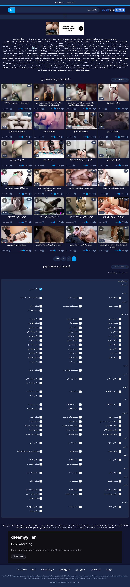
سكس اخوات (73, 507)
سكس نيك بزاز (73, 434)
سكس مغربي (73, 357)
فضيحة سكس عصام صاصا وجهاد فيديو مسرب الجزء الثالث (64, 51)
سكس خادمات (33, 460)
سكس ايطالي (113, 328)
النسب (124, 503)
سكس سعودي (72, 340)
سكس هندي (113, 357)
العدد (125, 438)
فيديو (21, 53)
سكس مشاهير (72, 464)
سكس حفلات (73, 490)
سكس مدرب (113, 460)
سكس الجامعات (33, 490)
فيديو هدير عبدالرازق (91, 49)
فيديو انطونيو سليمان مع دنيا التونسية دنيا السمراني (63, 65)
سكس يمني (74, 362)
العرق (125, 447)
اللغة (125, 477)
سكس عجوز (73, 392)
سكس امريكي (113, 323)
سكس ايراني (73, 328)
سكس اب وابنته (33, 507)
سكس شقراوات (72, 404)
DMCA (33, 570)
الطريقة (124, 413)
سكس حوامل (34, 370)
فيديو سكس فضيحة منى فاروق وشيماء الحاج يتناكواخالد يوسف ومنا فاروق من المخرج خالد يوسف (79, 39)
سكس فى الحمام (111, 490)
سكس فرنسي (33, 349)
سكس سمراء (113, 451)
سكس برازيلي (73, 332)
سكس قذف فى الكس (70, 426)
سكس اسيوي (113, 319)
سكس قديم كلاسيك (70, 306)
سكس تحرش (113, 417)
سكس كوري (113, 349)
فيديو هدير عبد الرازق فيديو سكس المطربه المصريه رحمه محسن (104, 44)
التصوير (124, 302)
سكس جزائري (73, 336)
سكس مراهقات (112, 392)
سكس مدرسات (33, 464)
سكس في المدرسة (111, 494)
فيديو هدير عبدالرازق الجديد (104, 63)
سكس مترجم (113, 481)
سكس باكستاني (33, 332)
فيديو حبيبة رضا (88, 65)
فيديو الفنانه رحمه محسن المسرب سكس (25, 46)
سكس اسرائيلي (72, 319)
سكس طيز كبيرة (32, 383)
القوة (125, 468)
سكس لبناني (73, 353)
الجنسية (124, 315)
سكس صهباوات (111, 404)
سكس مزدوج (113, 443)
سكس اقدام (34, 417)
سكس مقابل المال (111, 430)
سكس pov (34, 306)
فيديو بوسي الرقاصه (37, 65)
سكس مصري (33, 357)
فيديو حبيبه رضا (24, 65)
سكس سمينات (33, 392)
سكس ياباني (34, 362)
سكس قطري (73, 349)
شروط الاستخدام (47, 570)
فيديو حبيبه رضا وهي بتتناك (44, 58)
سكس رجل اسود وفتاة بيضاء (28, 451)
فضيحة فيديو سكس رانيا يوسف (104, 51)
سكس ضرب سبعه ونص (108, 421)
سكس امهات (113, 507)
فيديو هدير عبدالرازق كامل (35, 44)
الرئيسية (109, 570)
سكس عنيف (113, 473)
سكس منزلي (34, 498)
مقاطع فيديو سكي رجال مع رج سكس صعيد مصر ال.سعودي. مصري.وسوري (57, 53)
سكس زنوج (74, 451)
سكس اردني (34, 319)
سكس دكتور (73, 460)
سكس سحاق (73, 298)
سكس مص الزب (72, 430)
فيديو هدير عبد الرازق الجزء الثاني (68, 58)
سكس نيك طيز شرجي (110, 434)
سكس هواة (113, 298)
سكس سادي (73, 473)
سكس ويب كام (33, 310)
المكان (125, 485)
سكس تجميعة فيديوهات (29, 298)
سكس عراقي (113, 345)
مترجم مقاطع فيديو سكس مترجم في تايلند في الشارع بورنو (85, 56)
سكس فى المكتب (71, 494)
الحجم (125, 374)
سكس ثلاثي (34, 443)
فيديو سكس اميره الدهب (10, 65)
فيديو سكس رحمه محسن (49, 68)
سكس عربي (74, 481)
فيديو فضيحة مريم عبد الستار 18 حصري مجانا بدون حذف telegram (44, 61)
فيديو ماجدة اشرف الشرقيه (24, 58)
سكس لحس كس (111, 426)
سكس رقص (73, 421)
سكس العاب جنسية (70, 417)
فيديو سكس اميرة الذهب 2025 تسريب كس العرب (63, 44)
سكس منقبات (73, 409)
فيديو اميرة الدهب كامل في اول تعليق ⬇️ (46, 49)
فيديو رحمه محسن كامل (28, 51)
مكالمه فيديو (34, 289)
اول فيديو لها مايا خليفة (44, 63)
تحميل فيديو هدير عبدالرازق (116, 68)
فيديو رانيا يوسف (52, 56)
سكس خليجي (113, 336)
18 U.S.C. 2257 (22, 570)
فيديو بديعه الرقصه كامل (47, 70)
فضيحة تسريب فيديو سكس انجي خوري (102, 61)
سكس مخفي (113, 306)
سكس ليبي (114, 353)
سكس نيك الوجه (32, 434)
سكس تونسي (33, 336)
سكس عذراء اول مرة (70, 370)
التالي (57, 259)
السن (125, 387)
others (124, 293)
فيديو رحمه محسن (88, 58)
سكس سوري (113, 340)
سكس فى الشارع (32, 494)
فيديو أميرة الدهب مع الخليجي (72, 48)
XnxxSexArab (62, 582)
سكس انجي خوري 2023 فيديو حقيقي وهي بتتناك (58, 46)
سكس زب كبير (112, 379)
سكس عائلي (34, 511)
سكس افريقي (34, 323)
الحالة (125, 366)
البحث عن (123, 285)
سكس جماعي (73, 443)
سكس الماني (73, 323)
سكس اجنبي (34, 481)
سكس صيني (73, 345)
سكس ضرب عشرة (32, 426)
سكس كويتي (34, 353)
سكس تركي (113, 332)
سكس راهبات (33, 404)
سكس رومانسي (33, 473)
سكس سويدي (33, 345)
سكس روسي (34, 340)
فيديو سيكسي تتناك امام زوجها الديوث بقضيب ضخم (82, 68)
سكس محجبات (33, 409)
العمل (125, 456)
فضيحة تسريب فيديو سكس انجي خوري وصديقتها (98, 46)
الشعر (125, 400)
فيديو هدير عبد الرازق (33, 39)
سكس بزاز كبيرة (72, 379)
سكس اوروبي (34, 328)
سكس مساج (34, 430)
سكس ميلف (34, 396)
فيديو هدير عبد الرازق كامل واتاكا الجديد (105, 53)
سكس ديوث (34, 421)
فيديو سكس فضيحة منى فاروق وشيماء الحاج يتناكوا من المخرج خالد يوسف (33, 42)
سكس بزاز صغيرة (32, 379)
